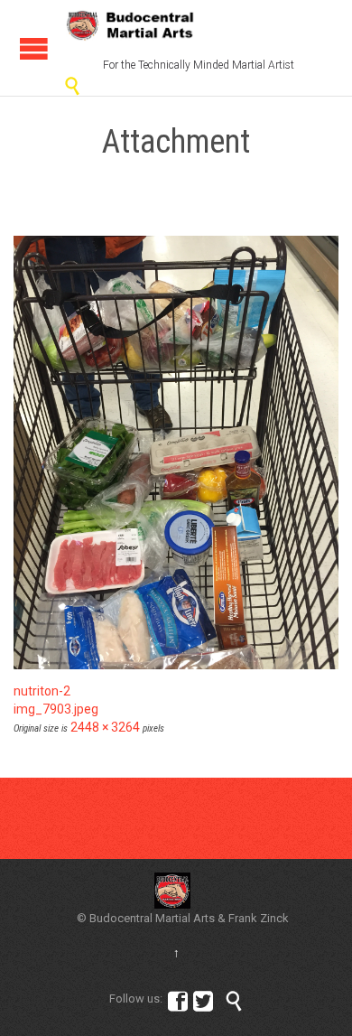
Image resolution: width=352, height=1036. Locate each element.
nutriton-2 (42, 691)
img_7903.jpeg (56, 709)
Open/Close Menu (34, 48)
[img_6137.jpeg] (176, 452)
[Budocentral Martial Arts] (131, 25)
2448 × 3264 (105, 727)
